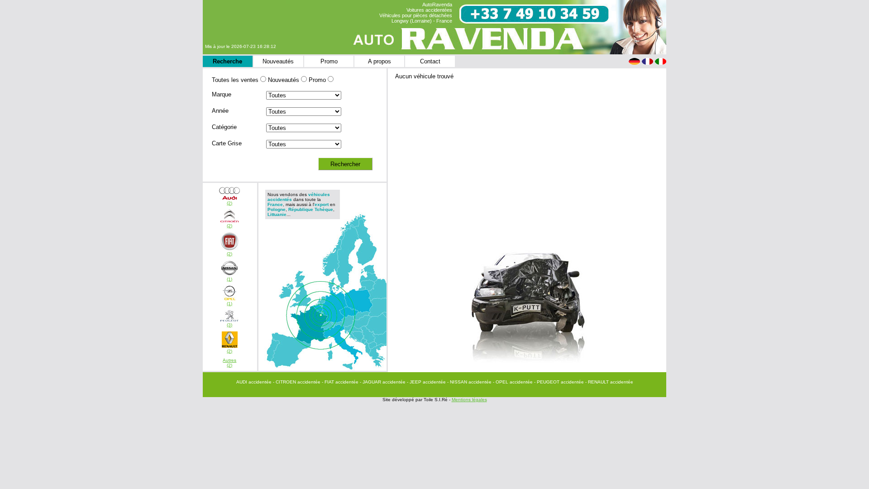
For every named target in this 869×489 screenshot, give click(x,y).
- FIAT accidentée (341, 381)
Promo (329, 61)
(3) (229, 324)
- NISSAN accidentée (470, 381)
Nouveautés (278, 61)
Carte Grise (227, 143)
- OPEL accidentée (513, 381)
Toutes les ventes (235, 80)
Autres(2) (229, 363)
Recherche (227, 61)
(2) (229, 203)
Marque (221, 94)
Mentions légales (469, 399)
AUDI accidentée (254, 381)
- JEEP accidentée (427, 381)
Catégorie (224, 127)
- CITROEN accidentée (297, 381)
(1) (229, 279)
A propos (379, 61)
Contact (430, 61)
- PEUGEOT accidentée (559, 381)
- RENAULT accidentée (609, 381)
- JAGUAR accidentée (383, 381)
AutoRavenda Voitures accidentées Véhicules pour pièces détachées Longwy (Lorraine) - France (415, 13)
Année (220, 110)
